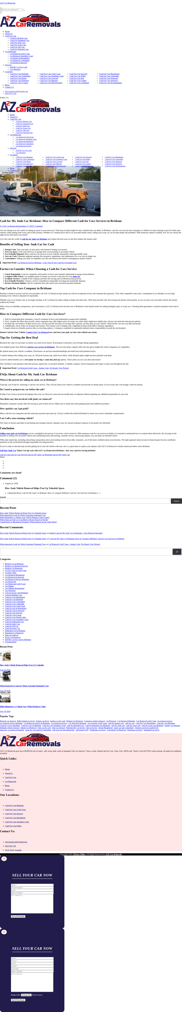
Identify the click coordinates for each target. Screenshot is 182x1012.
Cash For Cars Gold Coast (50, 74)
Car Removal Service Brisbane (17, 579)
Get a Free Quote (18, 916)
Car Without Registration (14, 588)
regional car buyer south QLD (146, 728)
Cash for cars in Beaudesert (15, 608)
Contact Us (9, 87)
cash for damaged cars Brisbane (97, 725)
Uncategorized (10, 642)
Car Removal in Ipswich (14, 577)
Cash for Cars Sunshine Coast (16, 619)
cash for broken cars (116, 723)
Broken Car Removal (74, 721)
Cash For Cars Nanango (108, 78)
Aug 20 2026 (5, 691)
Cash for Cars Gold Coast (15, 606)
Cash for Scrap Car (12, 628)
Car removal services (59, 723)
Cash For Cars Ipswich (78, 74)
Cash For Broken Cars (18, 38)
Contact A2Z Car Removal (37, 332)
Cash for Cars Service (18, 455)
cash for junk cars (118, 725)
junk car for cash (44, 728)
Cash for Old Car (11, 626)
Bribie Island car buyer (26, 721)
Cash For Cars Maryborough (51, 83)
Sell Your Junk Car (8, 450)
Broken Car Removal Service (16, 566)
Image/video (16, 995)
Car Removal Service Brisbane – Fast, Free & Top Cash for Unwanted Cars (47, 263)
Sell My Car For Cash (18, 67)
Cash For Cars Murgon (49, 80)
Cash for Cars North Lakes (15, 617)
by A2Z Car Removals (9, 226)
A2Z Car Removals (7, 3)
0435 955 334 (10, 93)
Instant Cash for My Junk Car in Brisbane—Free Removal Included (76, 533)
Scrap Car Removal (12, 637)
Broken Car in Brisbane (14, 564)
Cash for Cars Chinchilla (14, 604)
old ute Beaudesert (105, 728)
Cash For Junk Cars (17, 43)
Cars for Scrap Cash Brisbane (16, 593)
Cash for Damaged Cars (14, 622)
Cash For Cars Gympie (19, 83)
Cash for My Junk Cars (61, 455)
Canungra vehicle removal (94, 721)
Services (8, 65)
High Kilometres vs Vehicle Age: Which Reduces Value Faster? (25, 517)
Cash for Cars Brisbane (14, 599)
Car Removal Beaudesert (19, 58)
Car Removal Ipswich (18, 63)
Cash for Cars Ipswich (13, 613)
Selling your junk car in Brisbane (14, 433)
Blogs (7, 85)
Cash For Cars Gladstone (79, 83)
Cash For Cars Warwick (108, 80)
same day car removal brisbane (12, 730)
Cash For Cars (10, 36)
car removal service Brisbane (11, 723)
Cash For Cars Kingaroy (19, 80)
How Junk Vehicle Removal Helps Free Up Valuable (22, 665)
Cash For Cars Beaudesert (109, 74)
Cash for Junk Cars (12, 624)
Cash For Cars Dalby (77, 76)
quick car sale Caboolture (124, 728)
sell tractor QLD (82, 730)
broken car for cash (57, 721)
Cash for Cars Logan (13, 615)
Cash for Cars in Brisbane (31, 725)
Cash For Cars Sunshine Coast (52, 76)
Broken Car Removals (13, 568)
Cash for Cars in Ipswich (14, 611)
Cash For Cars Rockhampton (110, 83)
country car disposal (172, 725)
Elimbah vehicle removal (9, 728)
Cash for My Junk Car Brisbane (39, 455)
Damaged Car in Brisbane (15, 631)
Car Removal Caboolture (19, 60)
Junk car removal (11, 635)
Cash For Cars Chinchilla (109, 76)
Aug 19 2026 (5, 711)
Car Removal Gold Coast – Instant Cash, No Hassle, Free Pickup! (43, 368)
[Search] (177, 552)
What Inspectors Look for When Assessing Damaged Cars (23, 515)
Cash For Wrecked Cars (19, 49)
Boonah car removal (8, 721)
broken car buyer (42, 721)
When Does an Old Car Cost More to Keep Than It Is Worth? (24, 520)
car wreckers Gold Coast (97, 723)
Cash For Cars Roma (18, 78)
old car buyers (91, 728)
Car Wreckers (15, 69)
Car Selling (9, 586)
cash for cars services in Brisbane (41, 347)
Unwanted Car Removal (116, 730)
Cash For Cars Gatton (77, 80)
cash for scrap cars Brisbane (152, 725)
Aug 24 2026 (5, 670)
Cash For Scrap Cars (18, 45)
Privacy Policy (79, 854)
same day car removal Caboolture (38, 730)
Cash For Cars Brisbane (19, 74)
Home (7, 31)
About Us (9, 34)
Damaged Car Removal (14, 633)
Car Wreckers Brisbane (77, 723)
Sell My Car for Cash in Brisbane (18, 640)
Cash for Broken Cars (13, 595)
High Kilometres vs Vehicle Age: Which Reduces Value (23, 707)
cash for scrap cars (133, 725)
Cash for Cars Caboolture (15, 602)
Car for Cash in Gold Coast (15, 570)
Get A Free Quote (18, 1000)
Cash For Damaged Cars (19, 40)
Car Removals (10, 52)
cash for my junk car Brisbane (34, 239)
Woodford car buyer (151, 730)
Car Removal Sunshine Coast (21, 56)
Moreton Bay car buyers (75, 728)
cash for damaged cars (75, 725)
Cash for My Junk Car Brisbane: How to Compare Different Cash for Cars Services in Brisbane (87, 539)
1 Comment (38, 226)
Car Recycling (10, 573)
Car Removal (111, 721)
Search (3, 497)
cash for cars (5, 455)
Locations (9, 72)
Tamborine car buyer (98, 730)
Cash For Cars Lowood (49, 78)
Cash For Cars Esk (76, 78)
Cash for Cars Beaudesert (15, 597)
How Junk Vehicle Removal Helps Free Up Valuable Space (23, 513)
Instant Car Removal (29, 728)
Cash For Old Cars (17, 47)
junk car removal (58, 728)
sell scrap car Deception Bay (63, 730)
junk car (76, 276)
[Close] (4, 858)
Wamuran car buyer (135, 730)
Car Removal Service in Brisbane (37, 723)
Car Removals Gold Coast (15, 584)
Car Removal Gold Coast (20, 54)
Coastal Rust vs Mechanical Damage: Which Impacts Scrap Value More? (28, 522)
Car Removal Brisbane (126, 721)
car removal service (164, 721)
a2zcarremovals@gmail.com (16, 91)
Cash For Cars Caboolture (20, 76)
